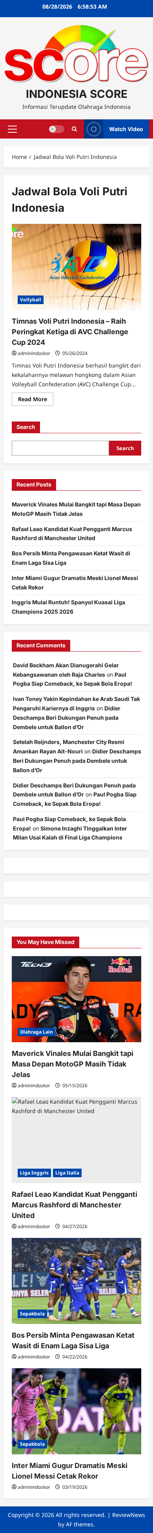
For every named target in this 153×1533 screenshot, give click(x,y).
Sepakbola (32, 1313)
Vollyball (30, 299)
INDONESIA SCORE (77, 94)
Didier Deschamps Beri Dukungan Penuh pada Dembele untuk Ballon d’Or (66, 717)
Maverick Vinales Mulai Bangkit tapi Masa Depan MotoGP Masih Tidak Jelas (72, 1064)
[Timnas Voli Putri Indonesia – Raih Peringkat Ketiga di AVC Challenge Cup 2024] (76, 267)
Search (25, 426)
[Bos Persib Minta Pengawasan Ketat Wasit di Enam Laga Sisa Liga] (76, 1281)
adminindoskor (34, 353)
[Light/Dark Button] (56, 129)
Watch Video (126, 129)
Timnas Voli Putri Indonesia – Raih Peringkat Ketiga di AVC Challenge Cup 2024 (70, 331)
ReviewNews (128, 1515)
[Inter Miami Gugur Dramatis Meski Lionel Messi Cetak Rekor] (76, 1411)
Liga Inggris (34, 1172)
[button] (12, 129)
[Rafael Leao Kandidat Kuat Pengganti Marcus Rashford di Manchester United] (76, 1140)
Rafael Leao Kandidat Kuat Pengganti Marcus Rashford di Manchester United (74, 1205)
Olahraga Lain (36, 1032)
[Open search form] (74, 129)
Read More (35, 400)
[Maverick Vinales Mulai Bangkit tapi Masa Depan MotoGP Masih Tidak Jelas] (76, 999)
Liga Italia (67, 1172)
